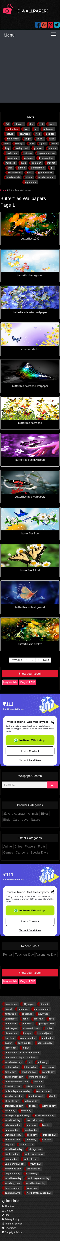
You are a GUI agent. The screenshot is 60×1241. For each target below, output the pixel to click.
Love (25, 819)
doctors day (11, 1159)
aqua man (30, 182)
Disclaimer (10, 1228)
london (52, 148)
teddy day (31, 1139)
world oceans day (33, 1154)
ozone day (31, 1173)
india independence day (17, 1091)
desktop (50, 133)
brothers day (11, 1154)
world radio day (13, 1134)
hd (35, 129)
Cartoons (22, 852)
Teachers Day (24, 954)
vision (29, 177)
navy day (31, 1125)
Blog (7, 1215)
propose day (49, 1134)
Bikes (44, 813)
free (38, 133)
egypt (43, 143)
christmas (27, 1013)
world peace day (13, 1096)
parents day (48, 1072)
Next (46, 660)
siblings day (34, 1149)
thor (10, 167)
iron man (36, 162)
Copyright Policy (13, 1232)
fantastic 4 (10, 1013)
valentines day (27, 1038)
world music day (37, 1076)
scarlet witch (13, 177)
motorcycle (13, 138)
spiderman (12, 153)
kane (25, 1018)
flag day (46, 1125)
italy (7, 148)
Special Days (39, 852)
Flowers (30, 846)
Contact (8, 1210)
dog (32, 124)
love (26, 129)
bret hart (38, 1018)
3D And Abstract (14, 813)
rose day (31, 1134)
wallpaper (48, 129)
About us (9, 1206)
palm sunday (24, 1043)
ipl (52, 167)
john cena (27, 1023)
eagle (28, 138)
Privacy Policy (11, 1219)
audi (51, 138)
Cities (18, 846)
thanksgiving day (14, 1105)
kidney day (10, 1047)
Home (3, 190)
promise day (26, 1144)
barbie (49, 1028)
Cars (16, 819)
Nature (35, 819)
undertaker (10, 1018)
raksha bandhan (34, 1086)
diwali (52, 1096)
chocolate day (12, 1139)
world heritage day (36, 1183)
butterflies (13, 129)
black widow (14, 172)
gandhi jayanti (35, 1096)
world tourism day (44, 1115)
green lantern (45, 172)
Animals (33, 813)
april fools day (45, 1043)
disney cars (11, 1033)
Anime (7, 846)
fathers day (30, 1067)
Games (8, 852)
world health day (13, 1149)
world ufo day (31, 1159)
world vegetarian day (39, 1178)
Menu (9, 35)
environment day (14, 1076)
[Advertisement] (30, 72)
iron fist (51, 162)
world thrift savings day (39, 1192)
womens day (49, 1105)
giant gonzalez (46, 1023)
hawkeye (10, 162)
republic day (30, 1130)
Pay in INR (10, 682)
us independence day (16, 1081)
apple (52, 124)
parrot (40, 138)
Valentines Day (46, 954)
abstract (19, 124)
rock (51, 1018)
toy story (9, 1038)
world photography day (17, 1115)
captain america (46, 153)
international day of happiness (21, 1057)
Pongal (7, 954)
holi (30, 1062)
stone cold (10, 1023)
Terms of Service (13, 1223)
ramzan (38, 1081)
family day (10, 1072)
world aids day (34, 1120)
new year (43, 1013)
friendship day (12, 1086)
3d (7, 124)
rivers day (31, 1188)
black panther (46, 158)
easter (8, 1043)
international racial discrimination (22, 1052)
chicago (19, 143)
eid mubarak (33, 1168)
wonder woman (46, 177)
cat (41, 124)
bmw (6, 143)
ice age (27, 1033)
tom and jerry (44, 1033)
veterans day (31, 1101)
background (22, 148)
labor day (26, 1110)
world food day (12, 1120)
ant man (28, 158)
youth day (35, 1163)
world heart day (13, 1178)
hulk (23, 162)
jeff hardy (43, 1062)
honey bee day (13, 1168)
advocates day (12, 1125)
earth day (10, 1110)
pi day (25, 1047)
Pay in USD (27, 682)
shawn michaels (31, 1028)
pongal (32, 1105)
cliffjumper (28, 1004)
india (54, 143)
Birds (6, 819)
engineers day (12, 1173)
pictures (38, 148)
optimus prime (41, 1009)
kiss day (46, 1139)
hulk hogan (11, 1028)
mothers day (11, 1067)
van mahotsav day (14, 1163)
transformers (37, 167)
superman (13, 158)
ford (32, 143)
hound (8, 1009)
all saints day (12, 1101)
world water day (13, 1062)
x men (21, 167)
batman (28, 153)
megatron (23, 1009)
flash (29, 172)
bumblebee (11, 1004)
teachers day (43, 1091)
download (25, 133)
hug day (9, 1144)
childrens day (29, 1072)
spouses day (11, 1130)
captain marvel (12, 1192)
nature (9, 133)
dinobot (44, 1004)
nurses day (48, 1067)
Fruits (42, 846)
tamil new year (12, 1188)
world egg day (12, 1183)
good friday (47, 1038)
